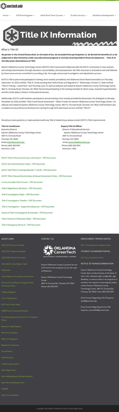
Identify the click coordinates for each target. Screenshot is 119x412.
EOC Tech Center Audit (10, 304)
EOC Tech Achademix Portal (92, 257)
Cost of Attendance (9, 298)
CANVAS (4, 389)
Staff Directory (7, 357)
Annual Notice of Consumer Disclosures (17, 276)
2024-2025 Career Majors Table (14, 264)
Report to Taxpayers (9, 339)
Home (5, 15)
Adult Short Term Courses (51, 15)
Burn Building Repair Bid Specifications (17, 376)
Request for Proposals (10, 345)
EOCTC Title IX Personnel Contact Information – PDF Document (28, 158)
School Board (6, 351)
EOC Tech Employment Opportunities (96, 245)
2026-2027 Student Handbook (13, 251)
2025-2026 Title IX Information (13, 257)
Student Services (78, 15)
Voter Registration (8, 370)
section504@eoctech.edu (79, 142)
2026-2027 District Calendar (12, 245)
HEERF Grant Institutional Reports (14, 311)
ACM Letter (6, 270)
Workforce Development (103, 15)
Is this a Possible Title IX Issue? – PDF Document (22, 182)
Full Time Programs (24, 15)
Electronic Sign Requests (11, 326)
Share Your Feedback (10, 395)
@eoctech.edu (16, 142)
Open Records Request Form (12, 382)
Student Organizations (10, 364)
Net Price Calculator (9, 332)
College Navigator (8, 292)
